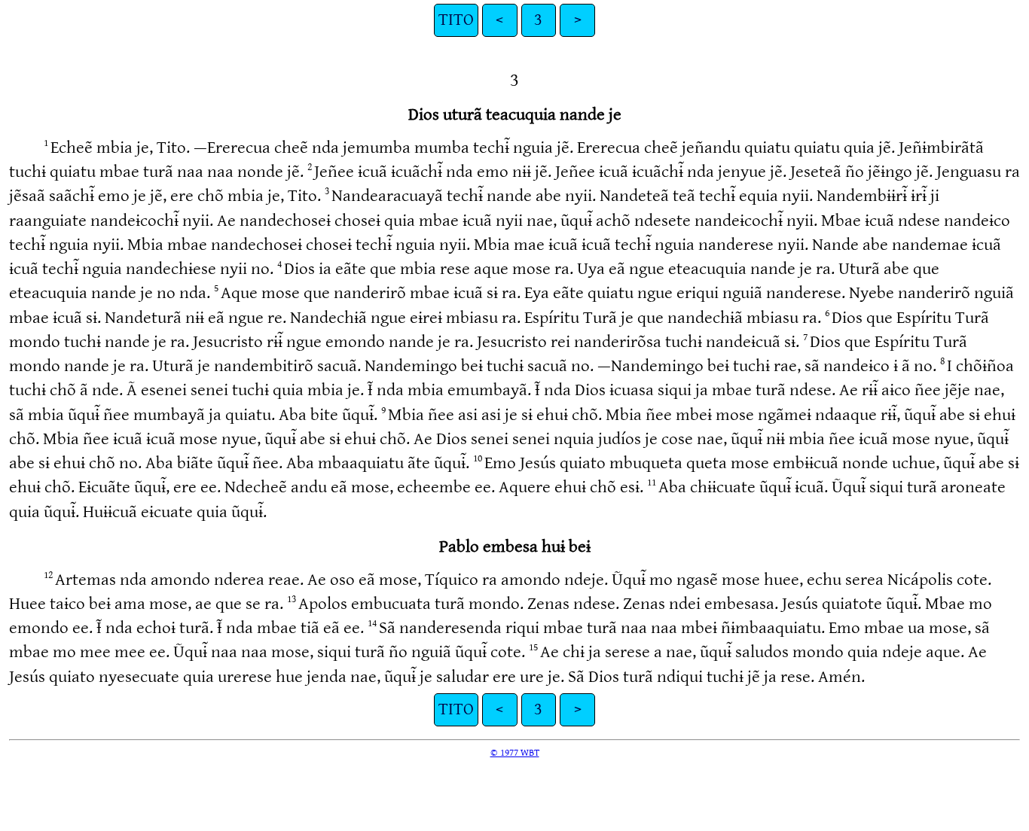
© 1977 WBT (514, 753)
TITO (456, 20)
